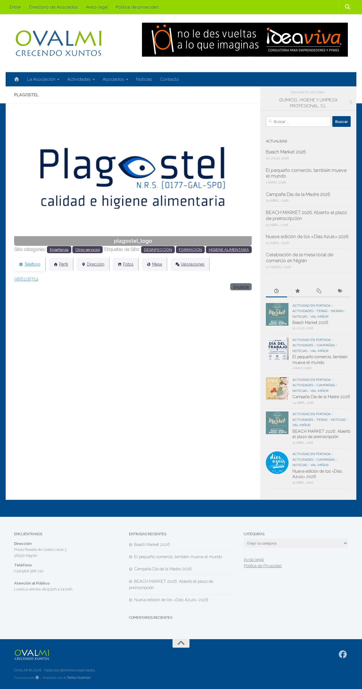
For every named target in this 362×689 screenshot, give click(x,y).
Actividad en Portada (311, 306)
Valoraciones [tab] (192, 264)
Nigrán (337, 311)
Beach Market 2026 (286, 152)
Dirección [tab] (95, 264)
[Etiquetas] (340, 291)
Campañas (326, 345)
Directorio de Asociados (53, 7)
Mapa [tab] (157, 264)
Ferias (322, 311)
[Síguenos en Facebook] (343, 654)
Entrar (15, 7)
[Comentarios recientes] (318, 291)
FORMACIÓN (190, 249)
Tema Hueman (79, 677)
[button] (32, 179)
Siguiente (241, 286)
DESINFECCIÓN (158, 249)
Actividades (79, 79)
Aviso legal (97, 7)
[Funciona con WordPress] (37, 678)
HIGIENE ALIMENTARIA (229, 249)
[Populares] (297, 291)
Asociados (113, 79)
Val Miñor (319, 317)
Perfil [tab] (63, 264)
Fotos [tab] (128, 264)
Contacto (169, 79)
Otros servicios (87, 249)
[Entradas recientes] (276, 291)
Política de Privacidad (263, 565)
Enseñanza (59, 249)
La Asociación (41, 79)
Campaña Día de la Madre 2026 (298, 194)
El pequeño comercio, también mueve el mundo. (178, 556)
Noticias (144, 79)
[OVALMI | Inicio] (58, 43)
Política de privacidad (137, 7)
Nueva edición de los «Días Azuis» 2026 (307, 236)
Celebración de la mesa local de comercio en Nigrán (299, 257)
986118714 (26, 279)
